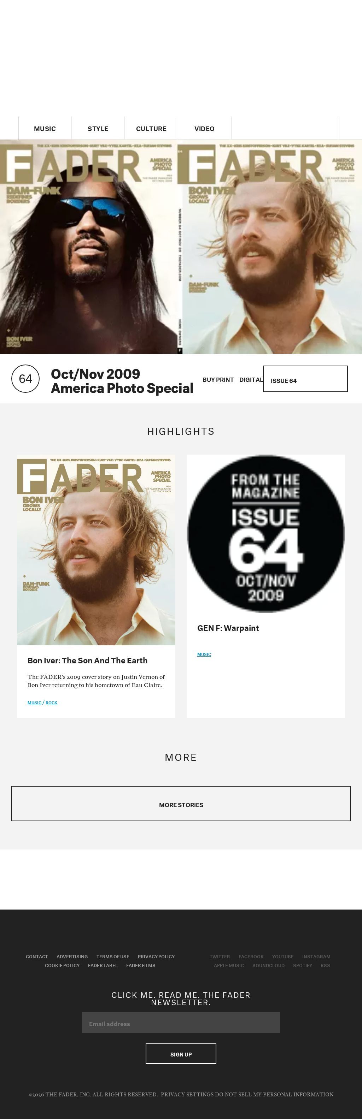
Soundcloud (268, 964)
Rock (51, 702)
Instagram (316, 955)
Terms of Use (113, 955)
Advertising (72, 955)
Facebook (251, 955)
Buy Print (218, 378)
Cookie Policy (62, 964)
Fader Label (103, 964)
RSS (325, 964)
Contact (37, 955)
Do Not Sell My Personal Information (274, 1095)
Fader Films (141, 964)
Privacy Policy (156, 955)
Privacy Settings (187, 1095)
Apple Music (229, 964)
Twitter (220, 955)
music (34, 702)
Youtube (283, 955)
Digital (251, 378)
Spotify (302, 964)
